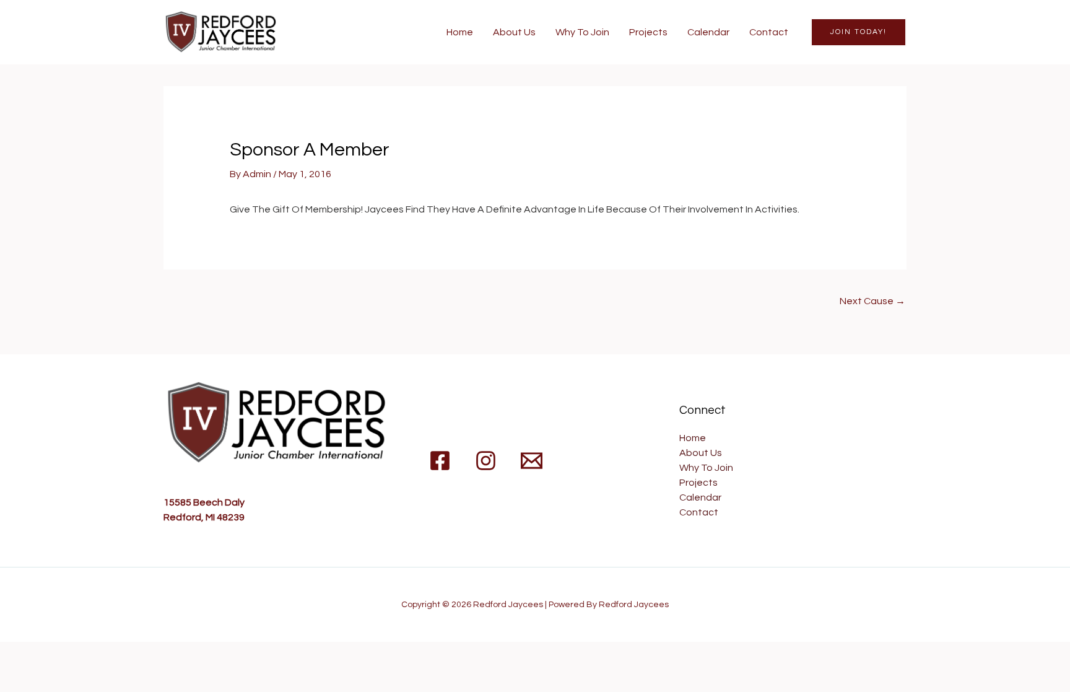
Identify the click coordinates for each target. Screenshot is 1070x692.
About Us (514, 32)
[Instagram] (486, 460)
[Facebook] (440, 460)
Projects (648, 32)
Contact (768, 32)
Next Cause (872, 301)
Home (459, 32)
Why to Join (582, 32)
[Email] (531, 460)
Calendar (708, 32)
